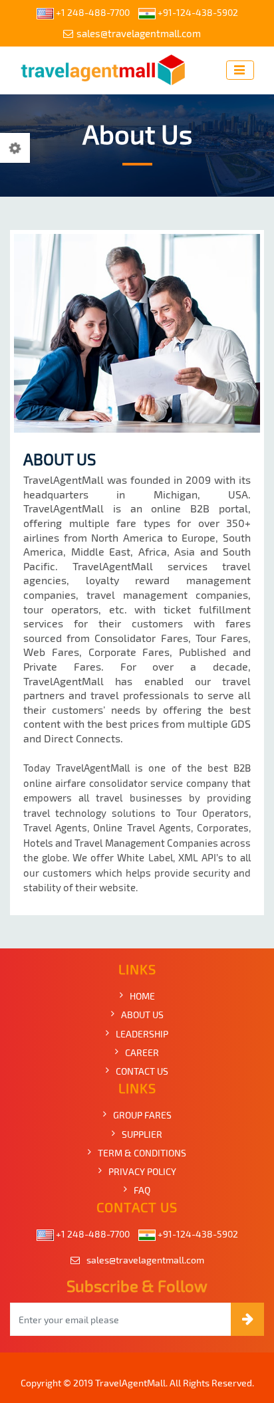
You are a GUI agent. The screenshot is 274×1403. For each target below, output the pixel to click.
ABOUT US (142, 1014)
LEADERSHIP (142, 1033)
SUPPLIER (142, 1134)
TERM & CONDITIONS (142, 1152)
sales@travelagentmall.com (138, 33)
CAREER (142, 1052)
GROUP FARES (142, 1115)
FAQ (142, 1190)
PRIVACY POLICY (142, 1171)
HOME (142, 996)
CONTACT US (142, 1071)
